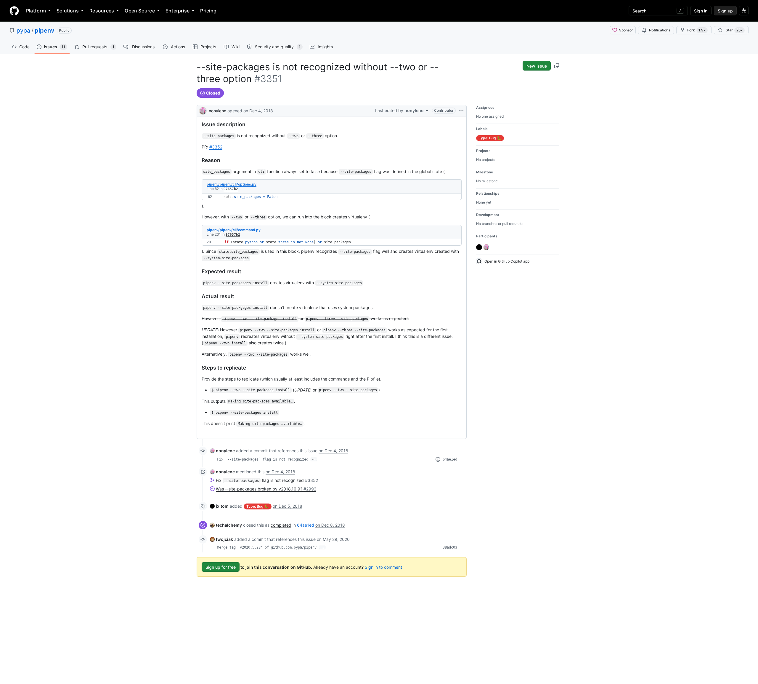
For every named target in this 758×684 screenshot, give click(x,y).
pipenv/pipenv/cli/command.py (234, 230)
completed (281, 525)
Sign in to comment (383, 567)
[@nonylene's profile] (202, 110)
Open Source (140, 11)
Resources (101, 11)
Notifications (659, 30)
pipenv (44, 30)
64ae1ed (450, 459)
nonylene (217, 110)
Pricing (208, 11)
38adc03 (450, 547)
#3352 (215, 146)
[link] (222, 451)
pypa (23, 30)
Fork (696, 30)
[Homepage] (14, 10)
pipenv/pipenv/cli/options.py (231, 184)
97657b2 (231, 189)
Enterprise (178, 11)
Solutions (68, 11)
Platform (36, 11)
